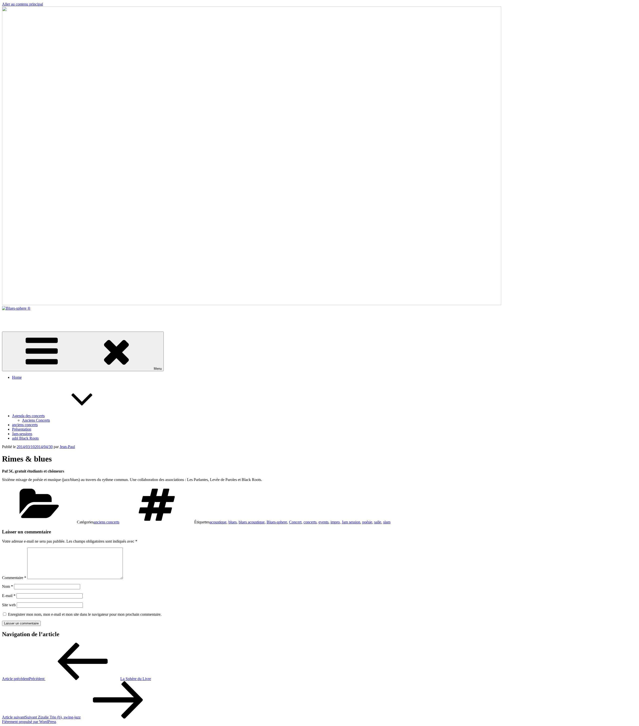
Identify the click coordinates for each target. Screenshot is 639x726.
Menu (158, 368)
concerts (310, 522)
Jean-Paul (67, 447)
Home (17, 377)
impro (335, 522)
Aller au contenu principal (22, 4)
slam (386, 522)
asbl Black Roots (25, 438)
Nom (7, 586)
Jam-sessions (22, 434)
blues (232, 522)
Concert (295, 522)
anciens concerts (25, 425)
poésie (367, 522)
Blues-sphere (277, 522)
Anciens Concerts (36, 420)
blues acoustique (252, 522)
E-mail (8, 596)
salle (377, 522)
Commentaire (14, 578)
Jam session (351, 522)
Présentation (21, 429)
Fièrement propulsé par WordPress (29, 722)
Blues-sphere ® (14, 317)
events (323, 522)
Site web (9, 605)
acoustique (218, 522)
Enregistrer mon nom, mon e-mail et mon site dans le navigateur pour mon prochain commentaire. (84, 614)
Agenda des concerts (28, 416)
